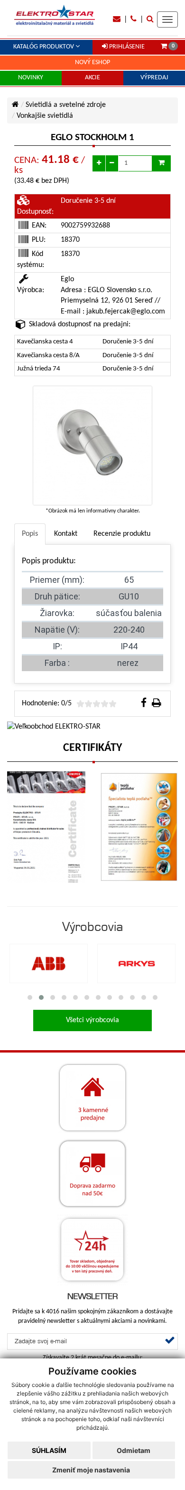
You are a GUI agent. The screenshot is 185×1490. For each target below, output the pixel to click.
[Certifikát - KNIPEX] (46, 827)
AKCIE (92, 77)
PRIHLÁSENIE (126, 46)
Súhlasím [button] (49, 1450)
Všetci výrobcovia (92, 1020)
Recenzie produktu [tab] (121, 534)
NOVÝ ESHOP (92, 62)
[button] (30, 997)
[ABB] (48, 963)
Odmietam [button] (133, 1450)
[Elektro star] (54, 15)
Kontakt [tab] (65, 534)
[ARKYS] (136, 963)
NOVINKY (30, 77)
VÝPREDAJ (154, 77)
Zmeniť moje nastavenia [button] (91, 1470)
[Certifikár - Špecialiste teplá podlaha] (139, 827)
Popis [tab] (30, 534)
